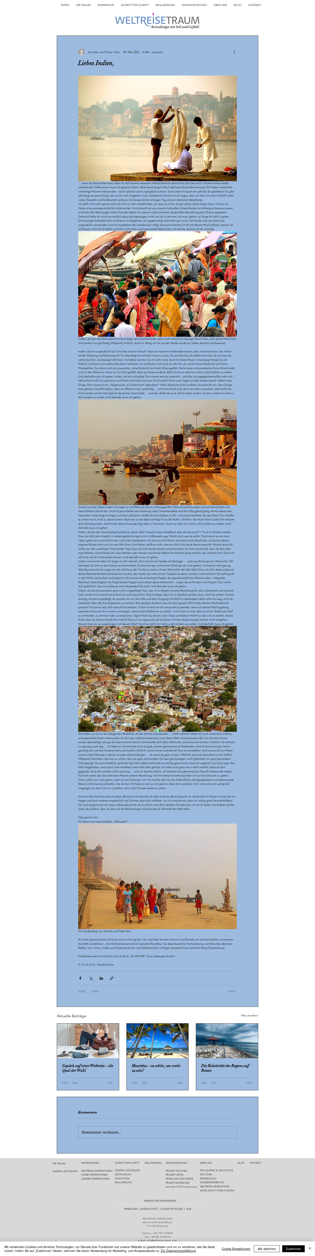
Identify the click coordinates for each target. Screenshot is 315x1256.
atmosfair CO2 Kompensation (182, 1186)
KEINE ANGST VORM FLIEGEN (217, 1190)
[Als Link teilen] (112, 978)
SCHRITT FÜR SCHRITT (127, 1162)
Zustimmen (293, 1249)
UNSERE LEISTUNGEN (65, 1171)
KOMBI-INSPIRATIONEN (94, 1174)
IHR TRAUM (58, 1163)
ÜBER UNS (206, 1162)
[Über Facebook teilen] (80, 978)
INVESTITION (122, 1178)
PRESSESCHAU (208, 1178)
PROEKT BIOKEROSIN (178, 1182)
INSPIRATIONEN (90, 1162)
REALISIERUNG (123, 1182)
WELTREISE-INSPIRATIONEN (96, 1170)
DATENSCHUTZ (148, 1208)
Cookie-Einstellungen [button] (236, 1249)
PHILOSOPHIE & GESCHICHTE (216, 1170)
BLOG (241, 1162)
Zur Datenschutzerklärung (178, 1251)
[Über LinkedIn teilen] (101, 978)
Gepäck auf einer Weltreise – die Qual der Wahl (87, 1068)
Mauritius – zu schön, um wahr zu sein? (156, 1068)
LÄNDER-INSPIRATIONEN (95, 1178)
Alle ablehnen (267, 1249)
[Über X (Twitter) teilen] (91, 978)
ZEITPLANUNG (123, 1174)
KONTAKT (255, 1162)
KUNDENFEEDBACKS (212, 1182)
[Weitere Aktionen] (234, 52)
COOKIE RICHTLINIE (171, 1208)
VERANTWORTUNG (177, 1162)
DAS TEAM (206, 1174)
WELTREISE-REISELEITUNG (215, 1186)
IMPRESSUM (130, 1208)
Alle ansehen (249, 1015)
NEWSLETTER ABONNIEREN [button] (160, 1200)
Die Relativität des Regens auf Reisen (225, 1068)
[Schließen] (309, 1249)
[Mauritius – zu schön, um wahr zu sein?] (158, 1041)
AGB (188, 1208)
